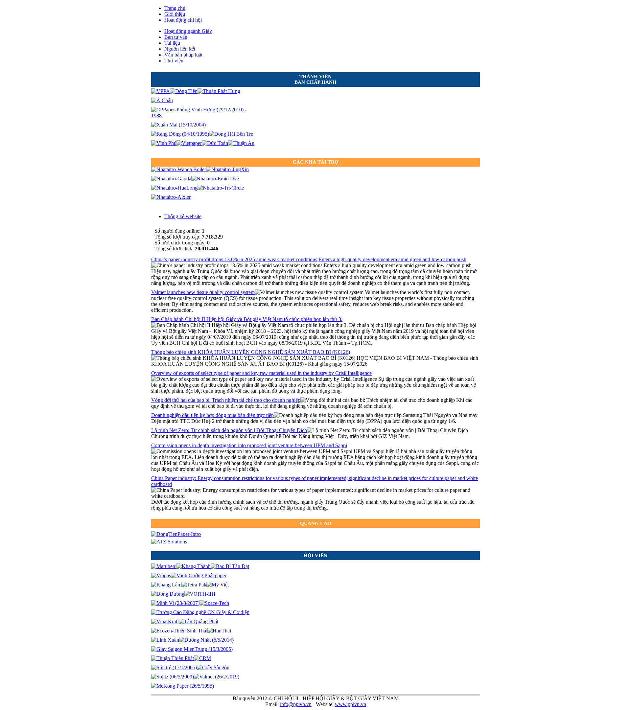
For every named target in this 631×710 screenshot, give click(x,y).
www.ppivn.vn (350, 704)
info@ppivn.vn (296, 704)
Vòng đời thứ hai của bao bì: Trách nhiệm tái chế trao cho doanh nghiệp (225, 400)
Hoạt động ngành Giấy (188, 31)
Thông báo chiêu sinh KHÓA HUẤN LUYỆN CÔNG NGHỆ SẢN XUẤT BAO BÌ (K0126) (250, 352)
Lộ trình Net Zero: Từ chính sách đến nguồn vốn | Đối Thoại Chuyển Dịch (229, 430)
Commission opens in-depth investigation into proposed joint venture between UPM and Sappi (249, 445)
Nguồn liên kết (179, 49)
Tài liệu (172, 43)
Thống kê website (182, 216)
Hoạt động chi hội (183, 20)
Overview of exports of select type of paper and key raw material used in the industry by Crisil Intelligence (261, 373)
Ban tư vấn (175, 37)
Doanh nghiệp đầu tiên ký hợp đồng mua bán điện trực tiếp (212, 415)
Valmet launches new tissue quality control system (203, 292)
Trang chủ (174, 8)
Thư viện (173, 60)
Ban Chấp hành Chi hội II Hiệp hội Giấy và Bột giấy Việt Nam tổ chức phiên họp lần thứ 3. (246, 319)
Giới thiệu (174, 14)
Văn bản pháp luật (183, 54)
